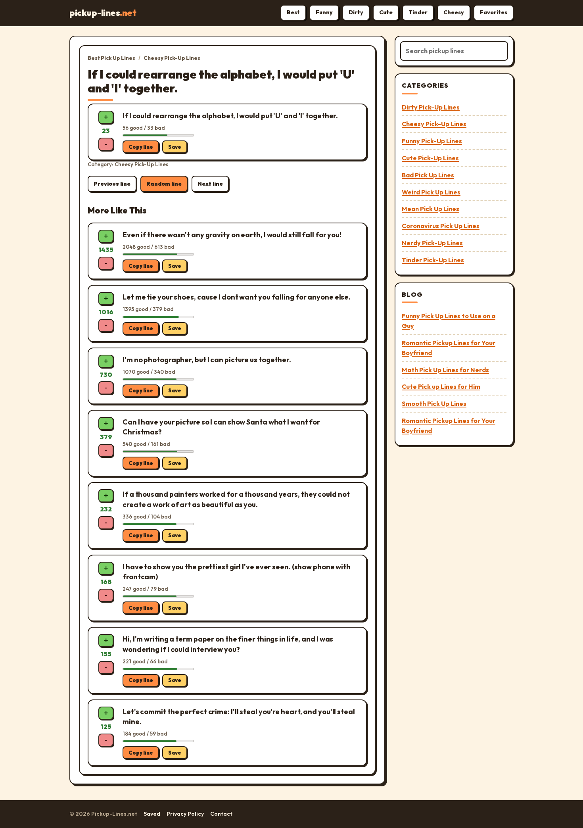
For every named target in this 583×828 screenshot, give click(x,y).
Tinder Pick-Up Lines (433, 260)
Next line (210, 183)
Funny (324, 12)
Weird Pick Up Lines (431, 192)
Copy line (140, 147)
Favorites (493, 12)
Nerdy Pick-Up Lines (432, 243)
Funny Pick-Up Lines (432, 141)
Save (174, 147)
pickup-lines (102, 12)
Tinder (418, 12)
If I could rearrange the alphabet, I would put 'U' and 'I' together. (230, 115)
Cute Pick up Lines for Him (441, 386)
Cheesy (453, 12)
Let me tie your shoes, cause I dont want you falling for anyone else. (237, 297)
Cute (386, 12)
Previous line (112, 183)
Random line (164, 183)
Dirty (356, 12)
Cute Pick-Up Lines (430, 158)
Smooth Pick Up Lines (434, 403)
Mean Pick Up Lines (430, 209)
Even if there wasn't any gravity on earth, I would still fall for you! (232, 234)
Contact (221, 813)
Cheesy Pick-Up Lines (172, 58)
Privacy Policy (185, 813)
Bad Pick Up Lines (428, 175)
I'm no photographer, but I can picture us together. (207, 359)
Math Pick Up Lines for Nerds (445, 370)
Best (293, 12)
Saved (152, 813)
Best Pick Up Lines (111, 58)
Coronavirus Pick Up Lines (440, 226)
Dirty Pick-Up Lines (431, 107)
